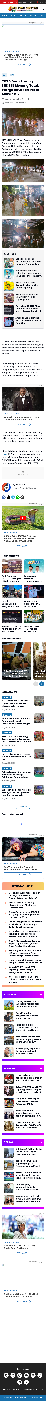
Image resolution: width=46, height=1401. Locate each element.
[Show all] (40, 994)
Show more (23, 806)
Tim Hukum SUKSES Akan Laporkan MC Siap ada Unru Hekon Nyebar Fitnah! (28, 309)
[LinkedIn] (19, 1382)
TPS (5, 454)
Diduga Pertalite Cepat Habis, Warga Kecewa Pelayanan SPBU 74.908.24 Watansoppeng (29, 1101)
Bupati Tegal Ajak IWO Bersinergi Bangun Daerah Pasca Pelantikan (25, 961)
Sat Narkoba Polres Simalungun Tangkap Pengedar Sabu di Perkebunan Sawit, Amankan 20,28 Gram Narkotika (24, 934)
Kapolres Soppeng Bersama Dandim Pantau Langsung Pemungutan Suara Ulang (28, 261)
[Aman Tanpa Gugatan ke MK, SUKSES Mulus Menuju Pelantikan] (9, 322)
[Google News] (33, 1375)
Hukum (23, 15)
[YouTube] (26, 1375)
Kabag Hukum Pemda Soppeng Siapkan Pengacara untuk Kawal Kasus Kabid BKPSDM (28, 1163)
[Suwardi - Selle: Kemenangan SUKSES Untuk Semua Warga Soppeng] (34, 616)
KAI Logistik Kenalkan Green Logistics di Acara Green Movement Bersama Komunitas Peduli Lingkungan (16, 703)
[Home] (4, 75)
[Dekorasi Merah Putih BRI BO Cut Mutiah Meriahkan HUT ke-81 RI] (39, 754)
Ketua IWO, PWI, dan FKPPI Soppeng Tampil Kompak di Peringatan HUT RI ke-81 (22, 970)
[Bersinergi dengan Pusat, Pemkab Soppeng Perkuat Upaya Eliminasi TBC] (9, 1040)
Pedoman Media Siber (33, 1389)
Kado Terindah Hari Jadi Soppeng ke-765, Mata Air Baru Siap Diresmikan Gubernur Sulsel (29, 1125)
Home (4, 15)
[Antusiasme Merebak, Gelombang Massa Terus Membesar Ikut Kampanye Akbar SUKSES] (9, 274)
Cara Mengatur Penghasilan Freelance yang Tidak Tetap (27, 1016)
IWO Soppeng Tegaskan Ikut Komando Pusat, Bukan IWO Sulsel (28, 1051)
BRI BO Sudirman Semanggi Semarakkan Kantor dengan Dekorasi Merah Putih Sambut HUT (17, 739)
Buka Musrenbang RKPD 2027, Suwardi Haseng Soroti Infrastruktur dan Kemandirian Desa (16, 674)
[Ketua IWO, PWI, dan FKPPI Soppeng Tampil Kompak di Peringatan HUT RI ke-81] (9, 1091)
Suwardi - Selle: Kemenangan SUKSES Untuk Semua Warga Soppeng (31, 629)
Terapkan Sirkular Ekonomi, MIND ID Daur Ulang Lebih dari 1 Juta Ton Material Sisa (27, 1027)
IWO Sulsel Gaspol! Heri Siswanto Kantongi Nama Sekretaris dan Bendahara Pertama (29, 1199)
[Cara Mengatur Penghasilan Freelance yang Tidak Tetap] (9, 1017)
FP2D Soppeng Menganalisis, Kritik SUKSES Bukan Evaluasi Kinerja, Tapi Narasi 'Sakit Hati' (28, 1187)
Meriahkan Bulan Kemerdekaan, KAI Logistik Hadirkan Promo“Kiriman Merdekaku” (24, 895)
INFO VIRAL (14, 1398)
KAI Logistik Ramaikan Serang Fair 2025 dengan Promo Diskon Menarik (25, 979)
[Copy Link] (22, 497)
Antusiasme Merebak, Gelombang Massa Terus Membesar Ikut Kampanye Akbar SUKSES (28, 273)
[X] (8, 497)
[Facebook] (4, 497)
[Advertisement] (23, 1332)
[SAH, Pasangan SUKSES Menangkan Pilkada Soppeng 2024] (9, 298)
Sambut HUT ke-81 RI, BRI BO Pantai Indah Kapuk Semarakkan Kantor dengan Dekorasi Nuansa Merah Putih (16, 721)
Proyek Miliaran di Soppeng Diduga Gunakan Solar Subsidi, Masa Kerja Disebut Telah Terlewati (29, 1078)
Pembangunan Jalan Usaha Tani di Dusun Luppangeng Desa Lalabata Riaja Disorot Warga (25, 953)
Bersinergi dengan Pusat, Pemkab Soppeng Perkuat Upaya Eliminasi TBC (29, 1039)
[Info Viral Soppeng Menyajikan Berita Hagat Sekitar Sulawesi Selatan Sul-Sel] (23, 8)
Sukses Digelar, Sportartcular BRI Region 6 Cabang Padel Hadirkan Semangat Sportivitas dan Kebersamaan (17, 792)
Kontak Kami (17, 1389)
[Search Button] (42, 8)
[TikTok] (39, 1375)
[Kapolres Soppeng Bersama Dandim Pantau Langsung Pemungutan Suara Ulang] (9, 263)
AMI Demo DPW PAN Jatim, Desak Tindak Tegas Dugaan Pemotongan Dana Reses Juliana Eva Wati (29, 1152)
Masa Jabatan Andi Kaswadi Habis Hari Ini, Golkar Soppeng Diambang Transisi (26, 285)
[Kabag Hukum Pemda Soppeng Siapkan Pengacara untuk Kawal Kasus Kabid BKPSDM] (9, 1165)
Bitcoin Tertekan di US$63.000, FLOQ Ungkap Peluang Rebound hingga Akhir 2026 (24, 915)
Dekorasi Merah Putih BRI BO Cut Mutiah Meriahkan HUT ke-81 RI (17, 757)
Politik (13, 15)
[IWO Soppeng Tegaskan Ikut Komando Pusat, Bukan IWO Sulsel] (9, 1052)
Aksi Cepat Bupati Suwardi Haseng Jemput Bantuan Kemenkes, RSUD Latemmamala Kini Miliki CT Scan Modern (28, 1113)
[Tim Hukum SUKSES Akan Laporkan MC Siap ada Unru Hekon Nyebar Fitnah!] (9, 310)
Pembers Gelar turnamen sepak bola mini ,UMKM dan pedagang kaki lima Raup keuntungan (28, 1175)
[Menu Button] (3, 8)
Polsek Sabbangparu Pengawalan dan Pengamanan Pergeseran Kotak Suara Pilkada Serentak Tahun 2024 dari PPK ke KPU (11, 604)
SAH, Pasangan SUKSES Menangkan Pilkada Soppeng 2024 (26, 297)
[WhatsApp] (18, 497)
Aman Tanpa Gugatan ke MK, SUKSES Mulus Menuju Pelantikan (28, 320)
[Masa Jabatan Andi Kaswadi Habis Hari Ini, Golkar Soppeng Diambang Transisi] (9, 286)
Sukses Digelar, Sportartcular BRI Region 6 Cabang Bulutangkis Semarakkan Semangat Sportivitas (16, 775)
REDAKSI (6, 1389)
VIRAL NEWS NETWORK (33, 1398)
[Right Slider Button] (43, 15)
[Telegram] (13, 497)
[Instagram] (19, 1375)
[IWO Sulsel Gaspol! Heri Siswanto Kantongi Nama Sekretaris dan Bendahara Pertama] (9, 1200)
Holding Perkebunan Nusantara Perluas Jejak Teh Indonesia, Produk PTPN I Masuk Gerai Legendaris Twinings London (28, 1004)
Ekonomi (34, 15)
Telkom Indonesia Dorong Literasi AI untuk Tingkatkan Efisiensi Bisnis (22, 905)
